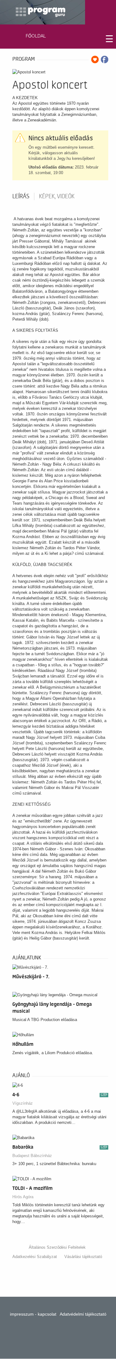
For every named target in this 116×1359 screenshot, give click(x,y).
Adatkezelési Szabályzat (34, 1256)
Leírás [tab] (20, 196)
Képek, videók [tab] (57, 196)
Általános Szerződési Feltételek (57, 1247)
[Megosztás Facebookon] (104, 59)
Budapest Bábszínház (32, 1155)
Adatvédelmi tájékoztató (83, 1314)
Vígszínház (22, 1103)
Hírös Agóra (22, 1197)
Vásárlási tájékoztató (83, 1256)
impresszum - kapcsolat (33, 1314)
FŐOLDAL (36, 35)
